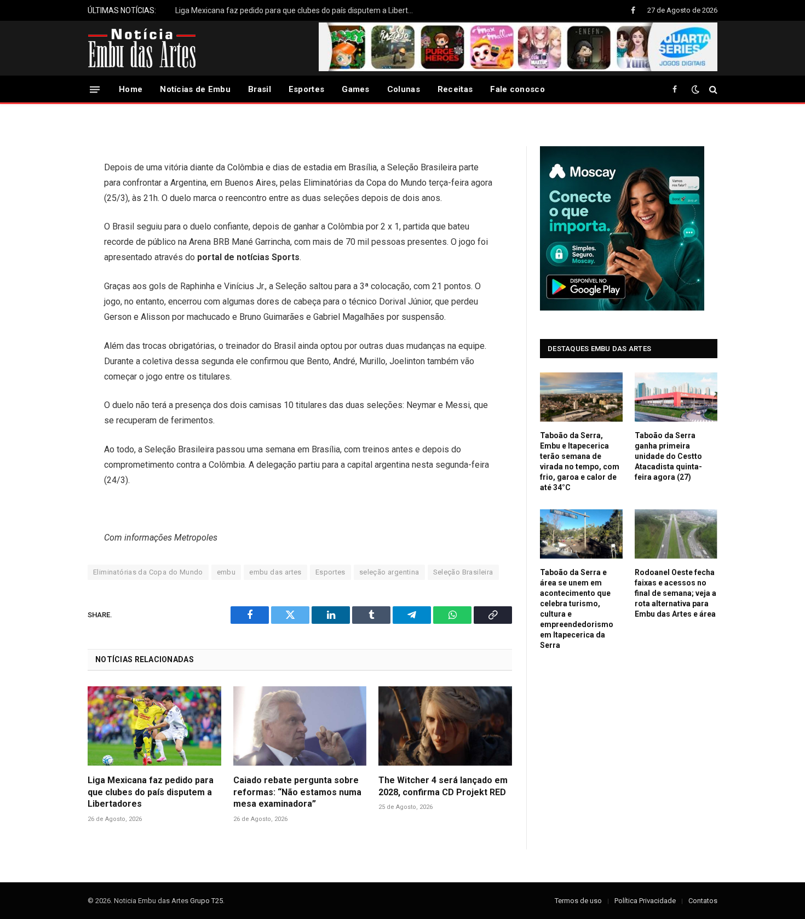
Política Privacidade (645, 901)
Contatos (702, 901)
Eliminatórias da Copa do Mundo (148, 572)
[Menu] (95, 89)
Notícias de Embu (195, 89)
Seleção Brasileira (463, 572)
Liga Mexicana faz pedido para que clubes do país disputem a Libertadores (298, 10)
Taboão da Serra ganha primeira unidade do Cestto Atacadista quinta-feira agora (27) (668, 456)
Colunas (403, 89)
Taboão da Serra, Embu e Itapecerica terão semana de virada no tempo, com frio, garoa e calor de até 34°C (579, 461)
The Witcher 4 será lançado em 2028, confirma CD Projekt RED (443, 786)
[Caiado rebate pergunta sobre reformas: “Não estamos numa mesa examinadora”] (300, 726)
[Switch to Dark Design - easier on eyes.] (695, 89)
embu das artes (275, 572)
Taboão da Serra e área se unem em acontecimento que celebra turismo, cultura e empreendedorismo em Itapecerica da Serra (576, 609)
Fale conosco (517, 89)
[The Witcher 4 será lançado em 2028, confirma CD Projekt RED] (445, 726)
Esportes (306, 89)
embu (226, 572)
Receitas (455, 89)
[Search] (712, 89)
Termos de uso (578, 901)
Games (356, 89)
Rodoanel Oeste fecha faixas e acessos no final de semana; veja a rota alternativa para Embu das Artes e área (675, 593)
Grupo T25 (206, 901)
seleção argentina (389, 572)
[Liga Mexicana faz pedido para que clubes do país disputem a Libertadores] (154, 726)
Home (130, 89)
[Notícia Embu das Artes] (142, 48)
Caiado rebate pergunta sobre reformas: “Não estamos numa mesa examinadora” (297, 792)
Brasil (259, 89)
